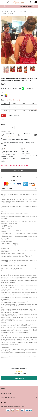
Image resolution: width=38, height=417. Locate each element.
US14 (32, 107)
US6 (33, 103)
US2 (14, 103)
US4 (23, 103)
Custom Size (33, 111)
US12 (23, 107)
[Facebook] (1, 403)
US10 (14, 107)
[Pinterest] (5, 403)
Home (3, 9)
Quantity (3, 124)
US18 (14, 111)
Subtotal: (3, 131)
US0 (5, 103)
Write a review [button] (19, 378)
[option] (19, 40)
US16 (5, 111)
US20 (23, 111)
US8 (5, 107)
